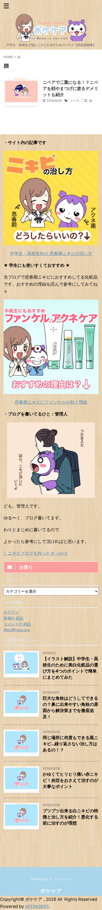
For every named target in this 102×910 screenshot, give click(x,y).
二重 (84, 100)
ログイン (11, 612)
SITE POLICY (39, 879)
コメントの (17, 624)
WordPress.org (17, 629)
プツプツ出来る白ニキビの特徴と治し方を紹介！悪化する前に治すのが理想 (70, 816)
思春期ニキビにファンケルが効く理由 (51, 402)
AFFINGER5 (37, 906)
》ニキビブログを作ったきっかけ (36, 553)
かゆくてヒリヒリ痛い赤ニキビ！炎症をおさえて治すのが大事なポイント (70, 780)
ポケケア (51, 891)
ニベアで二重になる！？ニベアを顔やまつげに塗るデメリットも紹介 (70, 88)
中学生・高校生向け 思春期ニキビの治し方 (51, 253)
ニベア (74, 100)
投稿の (13, 618)
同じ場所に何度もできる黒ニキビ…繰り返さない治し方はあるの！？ (70, 743)
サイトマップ (62, 879)
